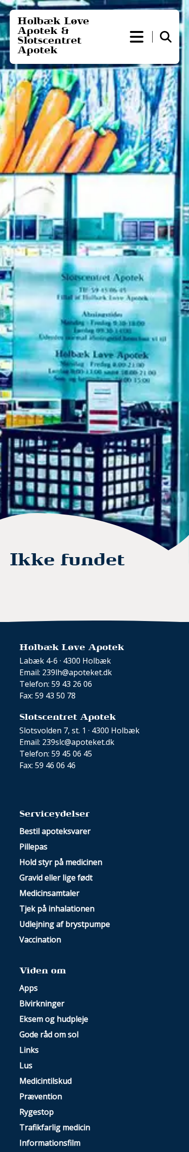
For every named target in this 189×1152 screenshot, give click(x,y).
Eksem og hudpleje (53, 1019)
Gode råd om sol (49, 1034)
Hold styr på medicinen (60, 862)
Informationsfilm (49, 1142)
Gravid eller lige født (56, 877)
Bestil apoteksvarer (55, 831)
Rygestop (36, 1112)
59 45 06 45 (71, 753)
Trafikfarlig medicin (54, 1127)
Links (29, 1050)
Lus (25, 1065)
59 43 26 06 (71, 684)
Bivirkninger (41, 1003)
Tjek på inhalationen (56, 908)
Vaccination (40, 939)
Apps (28, 988)
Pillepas (33, 846)
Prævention (40, 1096)
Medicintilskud (45, 1081)
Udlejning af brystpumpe (64, 924)
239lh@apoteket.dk (77, 672)
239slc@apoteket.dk (78, 742)
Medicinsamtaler (49, 893)
